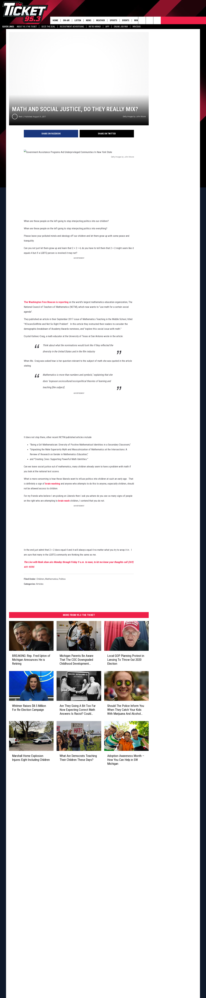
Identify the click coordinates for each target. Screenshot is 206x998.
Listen (77, 20)
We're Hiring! (95, 26)
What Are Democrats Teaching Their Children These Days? (78, 757)
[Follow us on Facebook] (157, 20)
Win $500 (137, 26)
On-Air (66, 20)
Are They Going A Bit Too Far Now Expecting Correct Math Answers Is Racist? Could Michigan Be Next (78, 710)
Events (125, 20)
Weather (100, 20)
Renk (20, 116)
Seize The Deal (48, 26)
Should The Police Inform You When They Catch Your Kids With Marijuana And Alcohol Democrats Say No (125, 710)
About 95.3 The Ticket (27, 26)
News (88, 20)
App (107, 26)
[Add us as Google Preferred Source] (149, 20)
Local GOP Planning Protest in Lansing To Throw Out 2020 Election (125, 659)
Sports (113, 20)
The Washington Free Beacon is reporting (46, 302)
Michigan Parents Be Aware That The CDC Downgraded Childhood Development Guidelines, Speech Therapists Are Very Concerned (78, 660)
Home (55, 20)
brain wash (64, 500)
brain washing (52, 483)
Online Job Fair (121, 26)
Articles (39, 584)
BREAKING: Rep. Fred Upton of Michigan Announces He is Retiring (31, 659)
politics (62, 579)
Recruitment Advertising (72, 26)
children (40, 579)
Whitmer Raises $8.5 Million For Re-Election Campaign (29, 708)
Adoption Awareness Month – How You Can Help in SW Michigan (125, 759)
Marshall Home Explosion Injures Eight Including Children (31, 757)
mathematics (51, 579)
